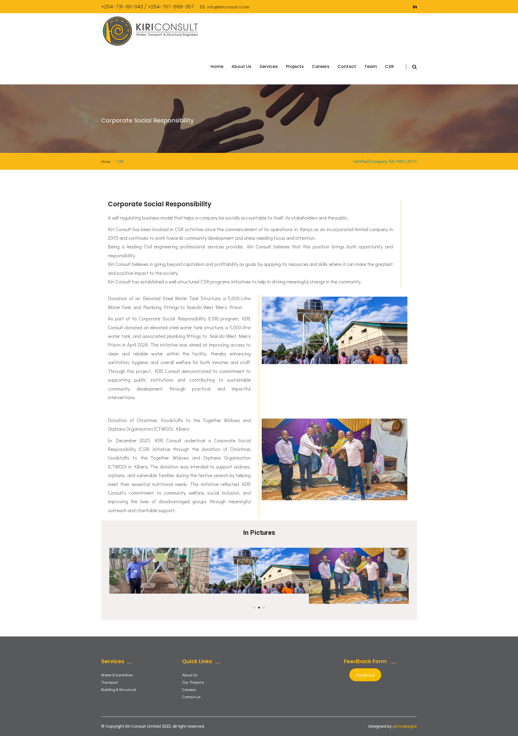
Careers (320, 66)
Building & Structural (118, 689)
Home (216, 66)
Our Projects (193, 682)
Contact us (191, 696)
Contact (347, 66)
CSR (389, 66)
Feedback (365, 675)
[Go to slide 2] (259, 607)
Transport (109, 682)
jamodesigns (405, 726)
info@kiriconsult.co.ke (228, 7)
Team (370, 66)
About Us (241, 66)
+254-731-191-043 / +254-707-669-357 (147, 6)
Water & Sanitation (117, 674)
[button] (115, 575)
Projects (295, 66)
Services (269, 66)
